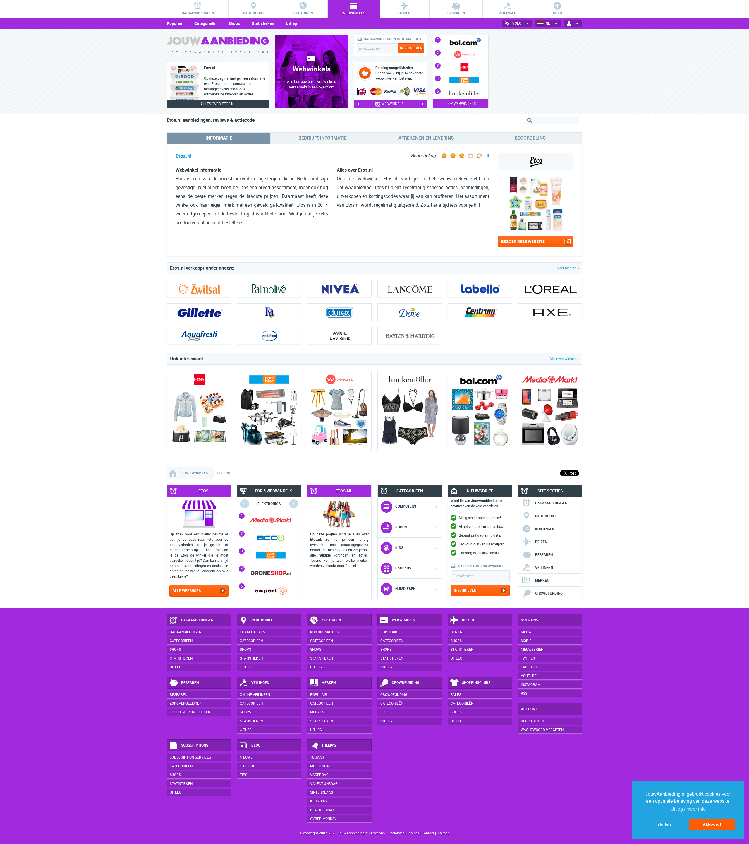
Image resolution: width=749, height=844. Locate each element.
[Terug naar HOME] (218, 46)
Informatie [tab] (218, 138)
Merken (542, 580)
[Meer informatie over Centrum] (480, 312)
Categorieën (205, 23)
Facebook (530, 667)
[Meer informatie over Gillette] (199, 312)
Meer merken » (567, 268)
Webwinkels (403, 620)
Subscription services (190, 757)
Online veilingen (255, 695)
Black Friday (322, 810)
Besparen (544, 555)
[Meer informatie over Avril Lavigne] (339, 335)
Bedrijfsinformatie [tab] (322, 138)
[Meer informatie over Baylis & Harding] (409, 335)
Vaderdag (319, 775)
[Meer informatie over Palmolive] (269, 288)
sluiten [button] (664, 824)
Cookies (412, 833)
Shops (234, 23)
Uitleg (291, 23)
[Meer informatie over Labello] (480, 288)
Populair (175, 23)
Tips (243, 775)
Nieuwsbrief (532, 650)
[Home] (173, 473)
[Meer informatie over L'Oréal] (550, 288)
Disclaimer (395, 833)
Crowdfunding (549, 593)
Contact (428, 833)
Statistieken (263, 23)
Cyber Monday (323, 819)
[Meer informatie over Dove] (409, 312)
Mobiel (527, 641)
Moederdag (320, 766)
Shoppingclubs (476, 683)
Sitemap (443, 833)
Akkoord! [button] (712, 824)
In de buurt (545, 516)
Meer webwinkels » (564, 359)
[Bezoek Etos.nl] (531, 230)
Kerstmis (318, 801)
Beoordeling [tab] (530, 138)
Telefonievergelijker (190, 712)
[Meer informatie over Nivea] (339, 288)
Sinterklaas (321, 792)
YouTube (529, 676)
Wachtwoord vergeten (542, 730)
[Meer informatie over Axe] (550, 312)
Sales (456, 695)
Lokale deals (252, 632)
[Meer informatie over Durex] (339, 312)
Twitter (528, 658)
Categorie (249, 766)
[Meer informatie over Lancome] (409, 288)
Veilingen (544, 568)
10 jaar (317, 757)
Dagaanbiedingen (551, 503)
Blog (255, 745)
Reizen (541, 542)
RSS (524, 693)
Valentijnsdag (324, 784)
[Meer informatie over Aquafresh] (199, 335)
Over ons (378, 833)
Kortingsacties (324, 632)
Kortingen (544, 529)
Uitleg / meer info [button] (688, 809)
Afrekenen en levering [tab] (426, 138)
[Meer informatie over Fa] (269, 312)
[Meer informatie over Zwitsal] (199, 288)
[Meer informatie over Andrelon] (269, 335)
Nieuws (246, 757)
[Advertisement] (538, 71)
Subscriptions (194, 745)
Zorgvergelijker (186, 703)
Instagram (530, 685)
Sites (384, 712)
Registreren (532, 721)
